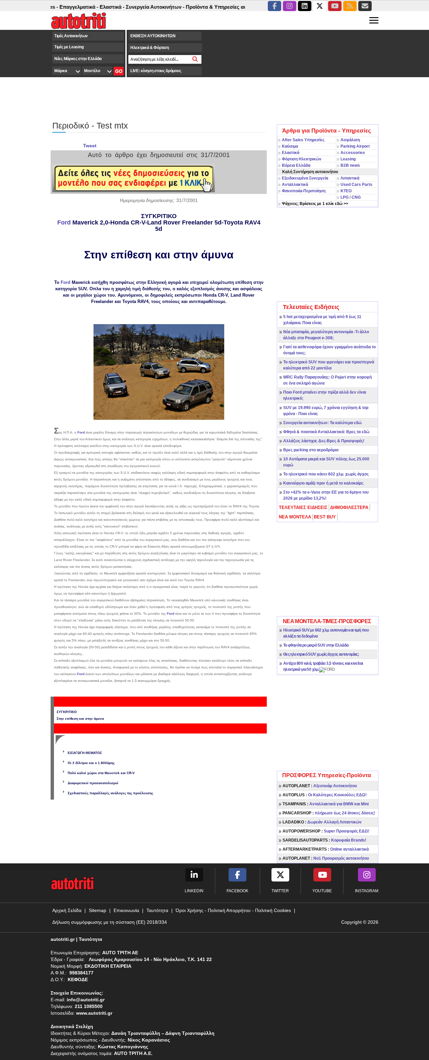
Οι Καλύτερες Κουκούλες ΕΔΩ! (325, 795)
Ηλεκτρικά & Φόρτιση (149, 47)
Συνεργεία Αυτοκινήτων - (142, 7)
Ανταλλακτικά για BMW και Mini (326, 804)
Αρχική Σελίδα (66, 910)
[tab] (303, 507)
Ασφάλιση (350, 140)
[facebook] (274, 6)
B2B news (350, 165)
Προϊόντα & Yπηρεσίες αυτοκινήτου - (216, 7)
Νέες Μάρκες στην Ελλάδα (78, 58)
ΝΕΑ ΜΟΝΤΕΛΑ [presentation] (295, 516)
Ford (64, 222)
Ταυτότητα (157, 910)
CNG (356, 197)
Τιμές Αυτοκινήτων (71, 36)
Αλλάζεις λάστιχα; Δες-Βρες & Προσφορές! (323, 441)
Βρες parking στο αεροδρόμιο (311, 450)
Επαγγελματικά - (66, 7)
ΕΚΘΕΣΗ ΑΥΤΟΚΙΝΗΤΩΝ (153, 36)
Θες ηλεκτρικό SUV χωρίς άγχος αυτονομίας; (321, 654)
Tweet (90, 145)
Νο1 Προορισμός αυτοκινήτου (326, 858)
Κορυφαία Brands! (324, 840)
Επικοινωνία (126, 910)
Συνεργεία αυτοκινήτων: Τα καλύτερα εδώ (322, 422)
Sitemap (97, 910)
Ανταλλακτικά (295, 184)
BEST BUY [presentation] (325, 516)
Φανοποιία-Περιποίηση (303, 191)
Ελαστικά (290, 152)
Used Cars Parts (356, 184)
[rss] (350, 6)
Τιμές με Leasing (68, 47)
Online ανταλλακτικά (326, 849)
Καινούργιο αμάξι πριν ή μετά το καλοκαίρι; (323, 483)
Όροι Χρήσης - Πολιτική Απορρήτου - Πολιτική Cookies (233, 910)
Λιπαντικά (350, 178)
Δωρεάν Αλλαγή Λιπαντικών (322, 822)
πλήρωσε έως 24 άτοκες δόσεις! (329, 813)
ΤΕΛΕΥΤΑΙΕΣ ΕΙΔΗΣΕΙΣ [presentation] (303, 507)
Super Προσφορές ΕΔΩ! (326, 831)
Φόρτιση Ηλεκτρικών (301, 159)
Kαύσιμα (290, 146)
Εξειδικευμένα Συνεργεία (305, 178)
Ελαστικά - (99, 7)
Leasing (348, 159)
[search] (195, 59)
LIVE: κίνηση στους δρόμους (155, 70)
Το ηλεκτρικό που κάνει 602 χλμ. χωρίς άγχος (326, 474)
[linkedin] (304, 6)
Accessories (353, 152)
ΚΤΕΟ (346, 191)
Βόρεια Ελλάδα (296, 165)
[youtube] (335, 6)
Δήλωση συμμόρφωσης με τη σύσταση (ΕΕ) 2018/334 (109, 922)
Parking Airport (355, 146)
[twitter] (319, 6)
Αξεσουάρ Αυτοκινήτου (320, 786)
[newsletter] (365, 6)
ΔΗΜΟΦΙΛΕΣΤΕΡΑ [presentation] (349, 507)
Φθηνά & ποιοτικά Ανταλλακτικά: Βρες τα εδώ (326, 432)
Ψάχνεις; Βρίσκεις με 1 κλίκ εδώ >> (315, 203)
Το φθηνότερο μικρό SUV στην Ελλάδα (316, 645)
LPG (345, 197)
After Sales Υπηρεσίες (303, 140)
